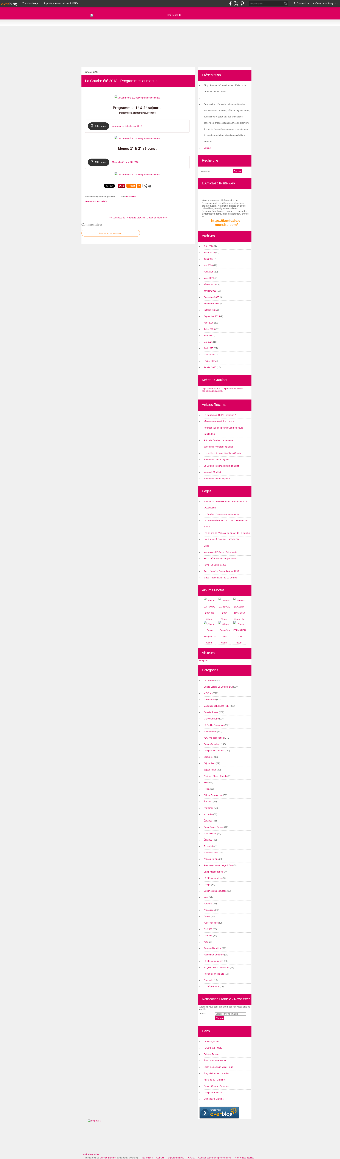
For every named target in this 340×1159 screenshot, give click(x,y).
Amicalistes (209, 910)
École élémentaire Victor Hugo (218, 1067)
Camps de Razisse (213, 1092)
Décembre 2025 (212, 297)
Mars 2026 (209, 278)
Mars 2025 (209, 354)
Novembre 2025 (212, 303)
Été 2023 (208, 929)
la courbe (208, 814)
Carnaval (208, 935)
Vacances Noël (211, 852)
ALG (206, 942)
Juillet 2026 (209, 252)
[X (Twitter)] (236, 3)
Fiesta (206, 789)
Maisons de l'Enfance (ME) (216, 706)
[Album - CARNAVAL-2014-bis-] (210, 613)
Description (210, 104)
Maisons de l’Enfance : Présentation (221, 552)
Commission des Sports (215, 891)
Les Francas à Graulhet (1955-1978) (221, 539)
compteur (203, 660)
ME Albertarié (210, 731)
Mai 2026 (208, 265)
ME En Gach (210, 699)
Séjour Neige (210, 770)
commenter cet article (96, 201)
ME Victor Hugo (211, 719)
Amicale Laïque (211, 859)
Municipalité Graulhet (214, 1099)
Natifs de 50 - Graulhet (214, 1080)
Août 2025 (209, 323)
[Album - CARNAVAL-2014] (225, 613)
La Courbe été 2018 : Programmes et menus (121, 81)
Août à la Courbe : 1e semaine (218, 440)
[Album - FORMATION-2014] (239, 636)
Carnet (207, 916)
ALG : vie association (214, 738)
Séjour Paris (210, 763)
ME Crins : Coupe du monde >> (152, 217)
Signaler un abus (176, 1158)
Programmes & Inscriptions (217, 967)
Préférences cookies (244, 1158)
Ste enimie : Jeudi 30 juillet (217, 459)
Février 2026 (210, 284)
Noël (206, 897)
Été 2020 (208, 821)
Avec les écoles (211, 923)
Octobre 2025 (210, 310)
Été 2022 (208, 840)
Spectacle (208, 980)
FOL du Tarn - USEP (213, 1048)
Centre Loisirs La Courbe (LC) (218, 687)
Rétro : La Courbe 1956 (215, 565)
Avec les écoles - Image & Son (218, 865)
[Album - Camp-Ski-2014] (225, 636)
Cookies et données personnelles (214, 1158)
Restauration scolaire (214, 974)
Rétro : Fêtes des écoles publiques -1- (222, 558)
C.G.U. (191, 1158)
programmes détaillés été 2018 (127, 126)
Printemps (208, 808)
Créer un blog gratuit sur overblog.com (219, 1113)
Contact (207, 148)
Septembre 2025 (212, 316)
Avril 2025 (209, 348)
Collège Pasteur (211, 1054)
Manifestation (210, 833)
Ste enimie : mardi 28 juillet (217, 478)
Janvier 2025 (210, 367)
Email (203, 1013)
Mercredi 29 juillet (212, 472)
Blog (206, 85)
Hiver (206, 782)
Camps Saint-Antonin (214, 750)
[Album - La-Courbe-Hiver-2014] (239, 613)
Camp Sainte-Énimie (214, 827)
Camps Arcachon (212, 744)
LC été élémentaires (213, 961)
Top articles (147, 1158)
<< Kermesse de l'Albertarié (122, 217)
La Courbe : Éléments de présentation (222, 514)
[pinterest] (242, 3)
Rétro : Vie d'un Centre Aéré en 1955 (221, 571)
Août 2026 (209, 246)
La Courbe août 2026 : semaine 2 (220, 415)
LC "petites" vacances (214, 725)
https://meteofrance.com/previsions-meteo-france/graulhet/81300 (222, 389)
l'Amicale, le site (211, 1041)
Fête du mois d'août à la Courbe (219, 421)
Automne (208, 903)
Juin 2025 (209, 335)
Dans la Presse (211, 712)
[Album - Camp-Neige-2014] (210, 636)
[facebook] (230, 3)
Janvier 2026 (210, 291)
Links (206, 546)
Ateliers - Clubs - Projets (215, 776)
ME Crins (208, 693)
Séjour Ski (209, 757)
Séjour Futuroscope (213, 795)
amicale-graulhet (91, 1154)
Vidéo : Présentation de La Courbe (220, 577)
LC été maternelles (213, 878)
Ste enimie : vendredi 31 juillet (218, 447)
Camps (207, 884)
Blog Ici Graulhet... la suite (216, 1073)
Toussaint (208, 846)
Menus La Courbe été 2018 (125, 162)
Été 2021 (208, 801)
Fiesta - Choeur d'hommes (216, 1086)
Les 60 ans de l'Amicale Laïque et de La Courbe (227, 533)
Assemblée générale (214, 954)
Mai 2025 (208, 342)
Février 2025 (210, 361)
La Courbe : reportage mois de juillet (221, 466)
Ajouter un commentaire (110, 233)
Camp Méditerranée (213, 872)
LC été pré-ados (211, 986)
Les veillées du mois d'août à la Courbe (223, 453)
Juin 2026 (209, 259)
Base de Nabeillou (213, 948)
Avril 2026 (209, 272)
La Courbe (131, 196)
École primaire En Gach (215, 1060)
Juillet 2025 (209, 329)
